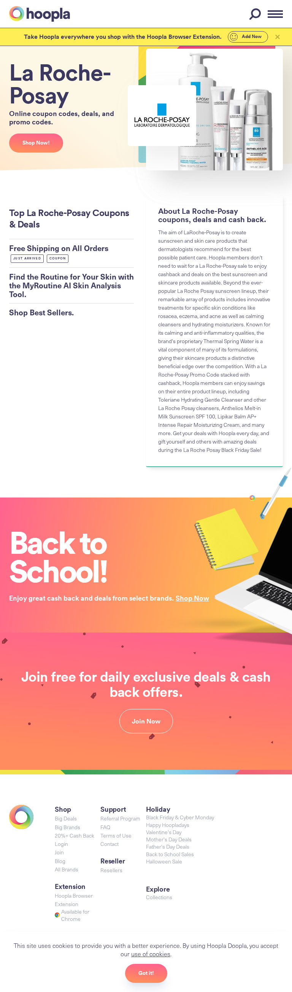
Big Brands (67, 827)
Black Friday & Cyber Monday (180, 817)
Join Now (146, 721)
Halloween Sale (164, 861)
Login (61, 844)
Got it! (146, 973)
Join (59, 852)
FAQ (105, 827)
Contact (109, 844)
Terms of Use (116, 835)
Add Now (251, 36)
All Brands (66, 869)
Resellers (111, 870)
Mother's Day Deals (169, 839)
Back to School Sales (170, 854)
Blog (60, 861)
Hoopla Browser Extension (74, 900)
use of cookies (150, 953)
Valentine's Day (163, 832)
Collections (159, 897)
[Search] (256, 14)
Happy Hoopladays (167, 824)
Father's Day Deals (167, 846)
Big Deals (66, 818)
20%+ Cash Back (74, 835)
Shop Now (192, 598)
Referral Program (120, 818)
